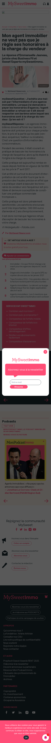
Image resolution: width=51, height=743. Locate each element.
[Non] (47, 731)
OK (26, 737)
